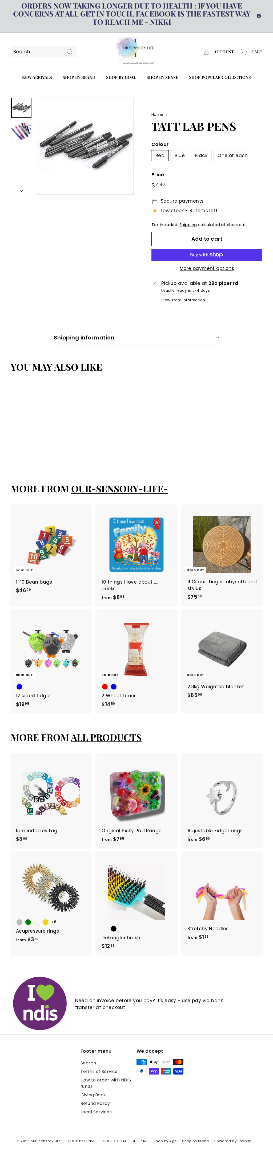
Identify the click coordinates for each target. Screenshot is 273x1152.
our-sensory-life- (119, 488)
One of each (233, 155)
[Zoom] (84, 145)
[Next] (21, 190)
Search (88, 1063)
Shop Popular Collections (220, 77)
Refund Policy (95, 1103)
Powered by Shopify (232, 1140)
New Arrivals (37, 77)
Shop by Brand (79, 77)
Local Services (96, 1112)
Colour (160, 144)
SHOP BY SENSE (81, 1140)
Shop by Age (165, 1140)
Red (159, 155)
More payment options (207, 268)
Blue (180, 155)
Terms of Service (99, 1071)
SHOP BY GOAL (113, 1140)
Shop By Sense (162, 77)
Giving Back (93, 1095)
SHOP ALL (140, 1140)
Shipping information (84, 337)
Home (157, 114)
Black (201, 155)
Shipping (188, 224)
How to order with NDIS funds (106, 1083)
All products (106, 737)
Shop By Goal (121, 77)
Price (157, 174)
